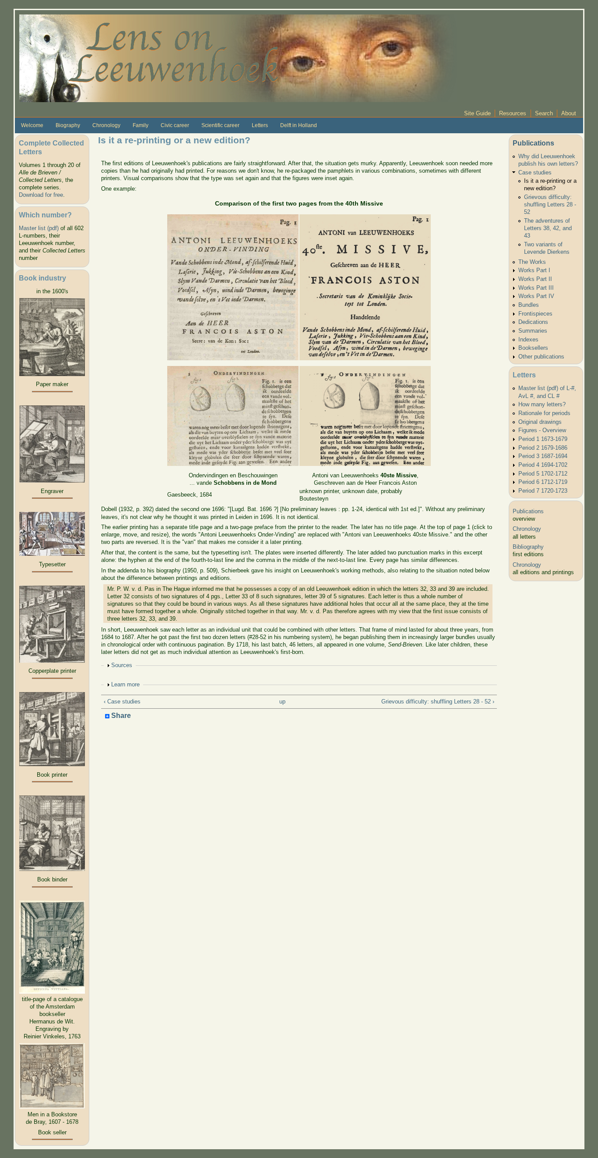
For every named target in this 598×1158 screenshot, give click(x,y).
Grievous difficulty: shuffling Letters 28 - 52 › (437, 701)
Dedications (533, 322)
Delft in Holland (298, 125)
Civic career (175, 125)
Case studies (535, 172)
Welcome (32, 125)
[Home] (238, 57)
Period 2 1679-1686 (542, 447)
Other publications (541, 356)
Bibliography (528, 546)
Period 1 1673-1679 (542, 439)
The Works (532, 262)
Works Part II (535, 279)
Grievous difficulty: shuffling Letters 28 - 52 (550, 204)
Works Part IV (536, 296)
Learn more (125, 684)
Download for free (41, 195)
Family (140, 125)
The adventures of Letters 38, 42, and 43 (548, 228)
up (282, 701)
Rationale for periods (544, 413)
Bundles (528, 305)
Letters (260, 125)
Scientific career (220, 125)
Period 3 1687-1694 (542, 456)
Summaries (532, 330)
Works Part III (536, 287)
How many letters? (542, 404)
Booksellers (533, 348)
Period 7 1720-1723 (542, 490)
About (568, 113)
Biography (68, 125)
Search (544, 113)
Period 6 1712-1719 (542, 482)
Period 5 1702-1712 (542, 473)
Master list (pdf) (39, 228)
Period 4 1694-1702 (542, 465)
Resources (512, 113)
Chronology (106, 125)
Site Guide (477, 113)
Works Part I (534, 270)
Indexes (528, 339)
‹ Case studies (122, 701)
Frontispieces (535, 313)
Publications (533, 143)
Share (120, 716)
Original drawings (540, 422)
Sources (121, 665)
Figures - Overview (542, 430)
